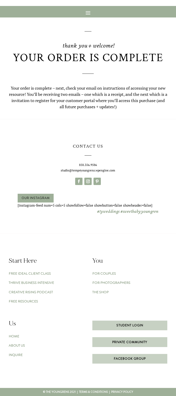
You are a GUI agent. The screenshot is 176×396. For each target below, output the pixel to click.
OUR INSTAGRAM (36, 198)
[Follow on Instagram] (88, 181)
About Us (17, 345)
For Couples (104, 273)
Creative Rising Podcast (31, 292)
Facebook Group (130, 358)
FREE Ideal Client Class (30, 273)
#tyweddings (108, 211)
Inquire (16, 354)
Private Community (129, 342)
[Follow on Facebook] (78, 181)
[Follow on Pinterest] (97, 181)
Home (14, 336)
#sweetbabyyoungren (139, 211)
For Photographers (111, 282)
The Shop (100, 292)
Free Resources (23, 301)
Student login (129, 325)
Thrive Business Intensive (31, 282)
